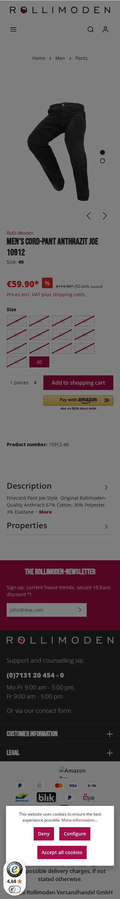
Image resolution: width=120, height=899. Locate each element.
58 (84, 334)
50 (84, 321)
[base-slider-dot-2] (102, 160)
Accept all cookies (62, 852)
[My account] (105, 29)
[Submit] (80, 610)
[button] (78, 403)
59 (16, 348)
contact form (53, 710)
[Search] (90, 29)
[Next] (105, 215)
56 (62, 334)
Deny (44, 834)
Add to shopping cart (78, 382)
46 (39, 321)
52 (16, 334)
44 (16, 321)
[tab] (58, 497)
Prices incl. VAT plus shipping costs (46, 294)
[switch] (15, 889)
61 (62, 348)
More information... (79, 820)
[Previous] (88, 215)
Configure (75, 834)
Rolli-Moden (20, 233)
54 (39, 334)
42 (16, 362)
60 (39, 348)
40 (39, 362)
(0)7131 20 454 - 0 (35, 675)
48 (62, 321)
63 (84, 348)
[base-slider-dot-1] (102, 152)
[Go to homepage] (60, 10)
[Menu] (13, 29)
